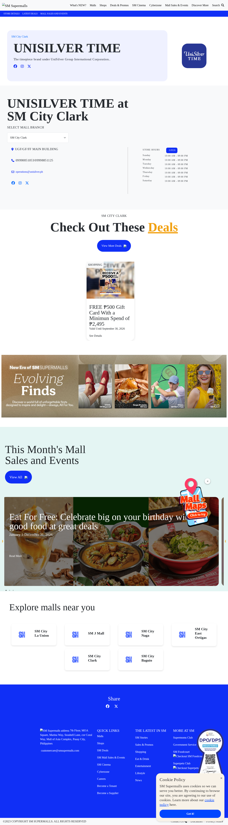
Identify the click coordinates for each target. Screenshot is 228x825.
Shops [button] (103, 5)
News (138, 780)
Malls (100, 736)
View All (16, 477)
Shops (100, 743)
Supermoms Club (183, 737)
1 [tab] (6, 590)
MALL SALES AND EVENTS (54, 13)
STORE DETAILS (12, 13)
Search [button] (216, 5)
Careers (101, 778)
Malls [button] (93, 5)
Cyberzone (103, 771)
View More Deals (112, 245)
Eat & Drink (142, 758)
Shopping (140, 751)
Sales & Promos (144, 744)
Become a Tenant (107, 785)
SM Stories (141, 737)
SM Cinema (104, 764)
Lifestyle (140, 773)
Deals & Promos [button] (119, 5)
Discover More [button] (200, 5)
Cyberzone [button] (155, 5)
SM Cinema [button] (139, 5)
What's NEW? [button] (78, 5)
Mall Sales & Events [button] (176, 5)
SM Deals (102, 750)
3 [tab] (13, 590)
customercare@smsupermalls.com (60, 750)
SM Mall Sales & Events (111, 757)
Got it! (190, 813)
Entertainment (143, 766)
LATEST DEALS (30, 13)
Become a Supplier (107, 793)
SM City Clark (19, 36)
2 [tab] (9, 590)
